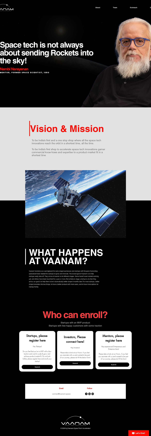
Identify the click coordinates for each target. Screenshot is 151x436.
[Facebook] (86, 394)
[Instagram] (92, 394)
